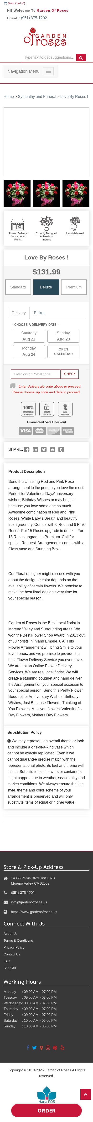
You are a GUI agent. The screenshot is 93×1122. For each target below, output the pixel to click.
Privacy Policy (14, 947)
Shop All (10, 968)
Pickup (40, 313)
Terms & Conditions (18, 940)
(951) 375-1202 (34, 18)
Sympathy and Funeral (37, 97)
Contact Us (12, 954)
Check (70, 374)
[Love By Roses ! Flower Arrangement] (17, 193)
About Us (10, 933)
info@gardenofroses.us (29, 902)
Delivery (19, 313)
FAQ (7, 961)
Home (9, 97)
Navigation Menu (23, 71)
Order (46, 1110)
